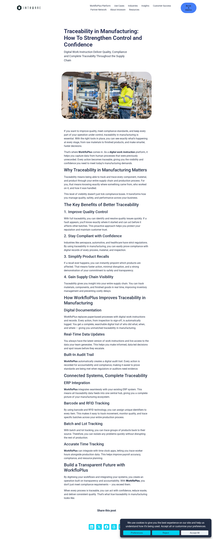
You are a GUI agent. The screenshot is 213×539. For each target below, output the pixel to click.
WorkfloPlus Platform (100, 6)
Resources (134, 9)
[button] (91, 527)
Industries (133, 6)
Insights (145, 6)
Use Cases (119, 6)
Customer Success (162, 6)
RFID (91, 409)
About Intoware (117, 9)
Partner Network (98, 9)
